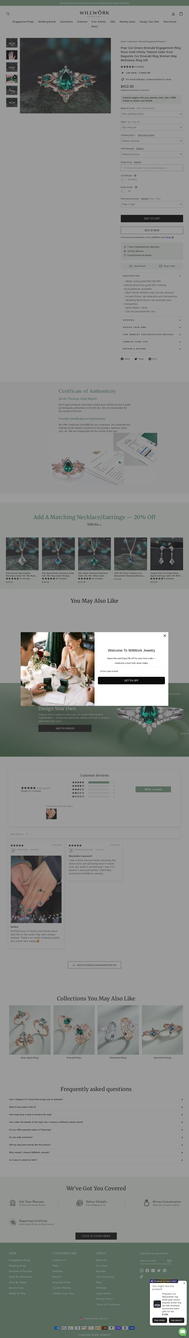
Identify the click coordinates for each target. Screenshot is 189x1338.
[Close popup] (184, 1283)
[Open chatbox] (182, 1332)
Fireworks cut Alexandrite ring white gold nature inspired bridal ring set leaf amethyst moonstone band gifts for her (171, 1302)
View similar (159, 1320)
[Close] (164, 635)
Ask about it (176, 1320)
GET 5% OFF (131, 680)
